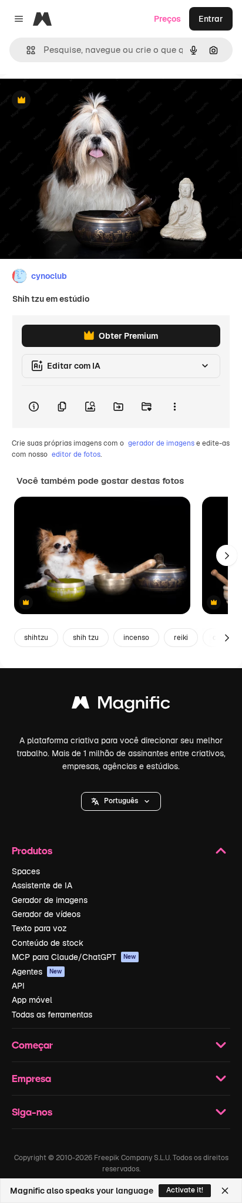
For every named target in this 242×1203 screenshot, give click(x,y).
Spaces (26, 871)
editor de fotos (76, 454)
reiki (181, 637)
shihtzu (36, 637)
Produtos (32, 850)
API (18, 985)
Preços (167, 19)
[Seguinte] (226, 555)
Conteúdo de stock (47, 943)
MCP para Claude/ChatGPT (74, 957)
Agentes (37, 971)
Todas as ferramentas (52, 1014)
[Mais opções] (174, 407)
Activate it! (184, 1190)
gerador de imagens (161, 443)
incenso (136, 637)
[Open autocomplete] (26, 50)
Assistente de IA (42, 885)
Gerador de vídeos (46, 914)
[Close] (225, 1191)
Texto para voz (39, 928)
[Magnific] (121, 705)
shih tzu (86, 637)
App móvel (32, 1000)
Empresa (31, 1078)
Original (75, 100)
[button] (121, 801)
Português (121, 801)
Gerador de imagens (50, 900)
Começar (32, 1045)
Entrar (211, 19)
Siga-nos (32, 1112)
